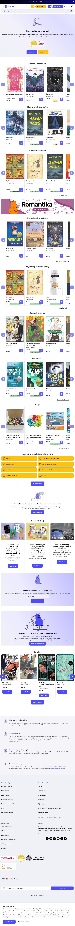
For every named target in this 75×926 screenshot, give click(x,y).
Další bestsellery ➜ (62, 261)
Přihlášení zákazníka (7, 799)
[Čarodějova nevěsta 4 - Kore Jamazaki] (28, 667)
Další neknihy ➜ (64, 448)
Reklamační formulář (7, 804)
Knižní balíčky (42, 795)
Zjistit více (65, 917)
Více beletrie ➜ (64, 308)
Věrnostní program (6, 826)
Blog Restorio (5, 835)
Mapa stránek (34, 895)
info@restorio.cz (63, 828)
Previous (2, 676)
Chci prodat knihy (37, 512)
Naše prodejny (5, 795)
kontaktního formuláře (45, 828)
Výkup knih (41, 786)
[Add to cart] (21, 99)
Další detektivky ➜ (63, 400)
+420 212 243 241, (50, 830)
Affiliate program (6, 844)
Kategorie (41, 799)
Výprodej (41, 804)
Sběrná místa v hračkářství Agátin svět (49, 808)
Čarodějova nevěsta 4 (27, 683)
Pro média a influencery (8, 839)
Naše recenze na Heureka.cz (9, 791)
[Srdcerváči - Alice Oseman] (65, 667)
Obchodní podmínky (7, 831)
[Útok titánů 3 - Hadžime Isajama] (10, 667)
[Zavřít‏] (73, 2)
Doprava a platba (6, 786)
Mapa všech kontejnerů (37, 643)
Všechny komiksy (37, 702)
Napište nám (41, 895)
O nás (3, 808)
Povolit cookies (9, 922)
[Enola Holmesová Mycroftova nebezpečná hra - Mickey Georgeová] (46, 667)
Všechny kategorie (37, 483)
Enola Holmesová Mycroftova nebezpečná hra (46, 684)
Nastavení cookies (23, 922)
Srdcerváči (60, 683)
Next (72, 676)
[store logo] (10, 6)
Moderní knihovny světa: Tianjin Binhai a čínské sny (62, 546)
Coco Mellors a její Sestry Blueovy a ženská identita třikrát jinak (37, 547)
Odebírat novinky (37, 601)
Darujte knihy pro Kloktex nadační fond (49, 817)
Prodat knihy (43, 52)
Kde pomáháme (43, 812)
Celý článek (13, 566)
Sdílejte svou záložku (7, 812)
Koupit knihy (32, 52)
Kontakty (4, 848)
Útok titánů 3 (6, 683)
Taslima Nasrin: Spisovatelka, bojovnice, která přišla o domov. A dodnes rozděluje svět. (13, 549)
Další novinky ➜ (64, 196)
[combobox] (37, 11)
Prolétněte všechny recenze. (57, 768)
